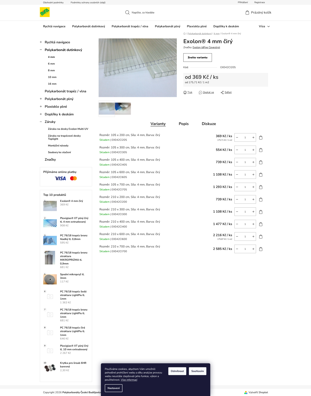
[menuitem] (54, 26)
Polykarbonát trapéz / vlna (65, 91)
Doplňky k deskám (59, 114)
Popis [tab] (184, 123)
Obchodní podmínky (53, 2)
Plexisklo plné (56, 106)
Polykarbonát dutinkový (63, 50)
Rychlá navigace (57, 42)
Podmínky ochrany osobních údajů (88, 2)
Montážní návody (58, 145)
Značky (50, 159)
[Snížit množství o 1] (237, 137)
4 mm (51, 57)
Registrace (259, 2)
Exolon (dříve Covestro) (206, 47)
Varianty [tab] (158, 123)
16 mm (52, 84)
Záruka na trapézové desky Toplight (64, 137)
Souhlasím (197, 371)
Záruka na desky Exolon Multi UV (68, 129)
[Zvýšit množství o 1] (253, 137)
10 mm (52, 77)
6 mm (51, 64)
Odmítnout (177, 371)
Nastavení (114, 388)
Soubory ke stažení (59, 152)
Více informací (129, 380)
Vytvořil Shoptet (258, 392)
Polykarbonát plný (59, 99)
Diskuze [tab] (209, 123)
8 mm (51, 70)
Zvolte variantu (197, 57)
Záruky (50, 121)
